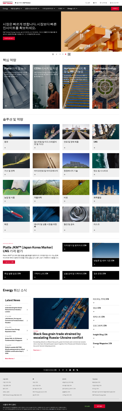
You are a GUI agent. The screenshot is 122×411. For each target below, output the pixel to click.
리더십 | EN (95, 388)
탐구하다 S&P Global (23, 3)
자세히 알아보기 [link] (8, 38)
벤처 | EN (5, 388)
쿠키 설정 (87, 406)
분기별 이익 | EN (37, 388)
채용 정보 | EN (96, 382)
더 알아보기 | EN (8, 262)
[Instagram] (66, 370)
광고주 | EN (36, 395)
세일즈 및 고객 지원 (67, 382)
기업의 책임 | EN (96, 385)
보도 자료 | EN (37, 385)
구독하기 (115, 8)
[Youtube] (70, 370)
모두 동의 (99, 406)
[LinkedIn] (73, 370)
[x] (59, 370)
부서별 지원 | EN (67, 385)
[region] (61, 406)
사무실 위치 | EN (67, 395)
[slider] (61, 33)
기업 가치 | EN (7, 382)
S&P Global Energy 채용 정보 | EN (12, 395)
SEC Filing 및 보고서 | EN (40, 392)
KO (96, 3)
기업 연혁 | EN (7, 385)
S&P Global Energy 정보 (99, 395)
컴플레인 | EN (66, 392)
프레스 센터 (6, 392)
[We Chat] (77, 370)
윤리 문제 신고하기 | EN (69, 388)
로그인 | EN (115, 3)
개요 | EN (35, 382)
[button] (53, 54)
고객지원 (104, 3)
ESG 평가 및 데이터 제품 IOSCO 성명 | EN (103, 392)
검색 (88, 3)
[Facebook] (63, 370)
